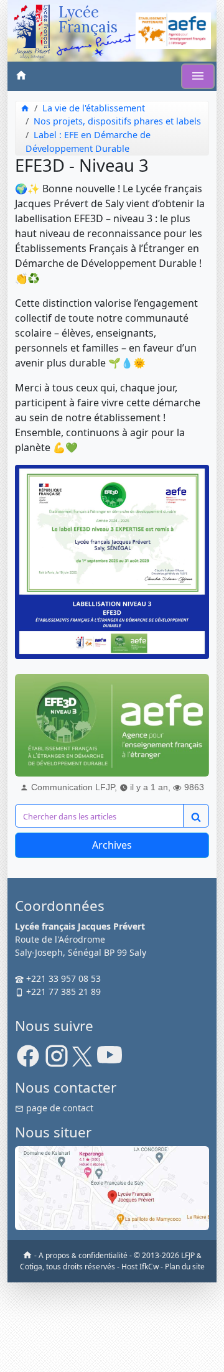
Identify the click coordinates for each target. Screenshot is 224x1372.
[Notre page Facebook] (28, 1060)
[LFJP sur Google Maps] (112, 1187)
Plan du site (185, 1266)
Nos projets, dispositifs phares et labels (117, 121)
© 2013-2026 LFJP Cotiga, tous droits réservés (111, 1261)
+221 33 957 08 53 (62, 978)
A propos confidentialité (83, 1255)
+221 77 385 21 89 (62, 991)
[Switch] (198, 76)
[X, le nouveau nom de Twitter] (82, 1060)
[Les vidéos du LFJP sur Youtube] (109, 1060)
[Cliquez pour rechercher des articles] (196, 816)
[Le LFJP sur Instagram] (57, 1060)
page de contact (58, 1108)
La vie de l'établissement (93, 108)
